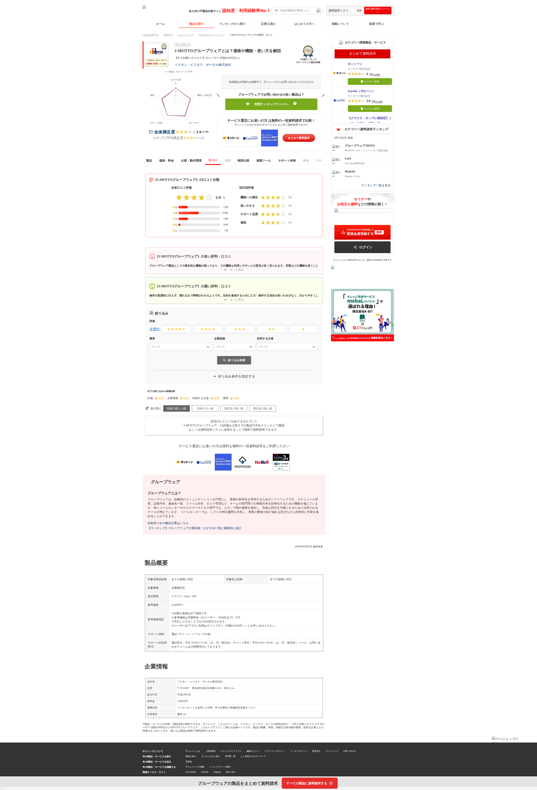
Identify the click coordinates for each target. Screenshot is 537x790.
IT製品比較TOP (151, 35)
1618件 (379, 101)
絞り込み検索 (237, 360)
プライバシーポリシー (274, 750)
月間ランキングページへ (271, 104)
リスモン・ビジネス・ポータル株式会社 (203, 64)
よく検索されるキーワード (253, 756)
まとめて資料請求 (299, 137)
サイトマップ (332, 750)
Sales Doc (230, 771)
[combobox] (150, 346)
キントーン (355, 64)
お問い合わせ (349, 750)
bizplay (217, 771)
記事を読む (268, 24)
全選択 (155, 329)
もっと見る (237, 269)
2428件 (376, 74)
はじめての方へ (304, 24)
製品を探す (196, 24)
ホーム (160, 24)
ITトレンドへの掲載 (195, 766)
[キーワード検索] (319, 10)
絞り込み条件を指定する (236, 376)
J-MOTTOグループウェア (211, 35)
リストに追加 (371, 81)
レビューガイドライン (231, 750)
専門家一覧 (230, 756)
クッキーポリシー (298, 750)
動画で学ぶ (376, 24)
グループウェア (185, 35)
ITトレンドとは (193, 750)
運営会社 (316, 750)
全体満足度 (164, 132)
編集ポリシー (253, 750)
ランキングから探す (232, 24)
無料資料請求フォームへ (377, 10)
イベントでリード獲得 (219, 766)
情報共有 (168, 35)
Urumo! (205, 771)
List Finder (191, 771)
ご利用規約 (210, 750)
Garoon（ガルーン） (361, 91)
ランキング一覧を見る (376, 185)
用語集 (189, 761)
